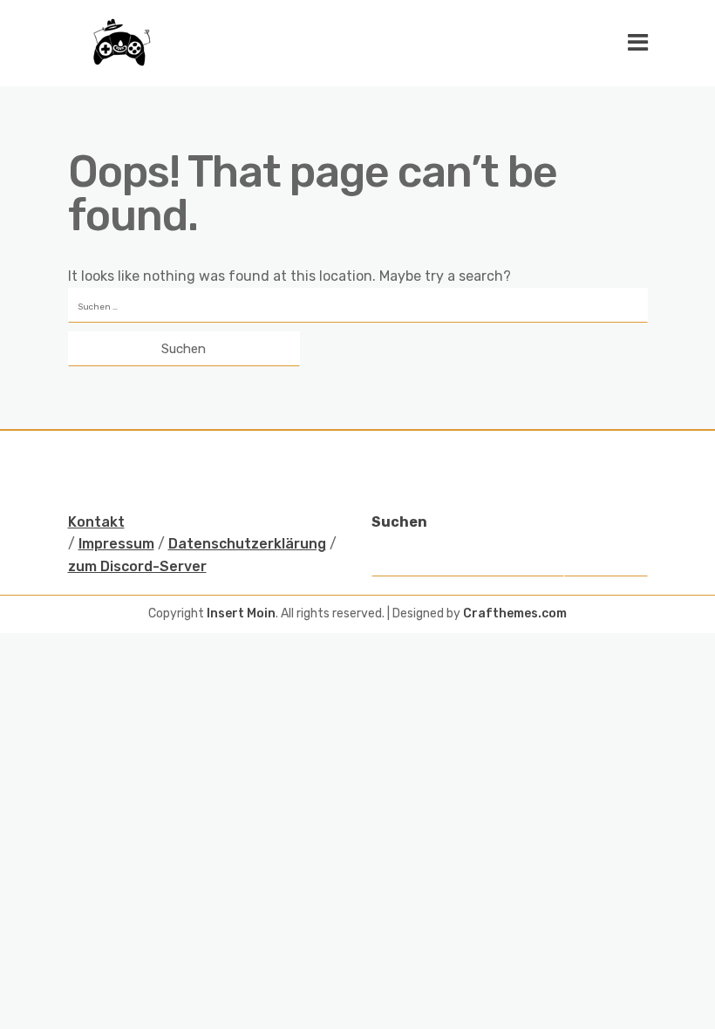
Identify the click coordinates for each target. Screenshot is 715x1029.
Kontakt (96, 522)
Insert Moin (241, 613)
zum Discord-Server (137, 566)
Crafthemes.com (515, 613)
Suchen (399, 522)
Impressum (116, 543)
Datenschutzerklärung (247, 543)
